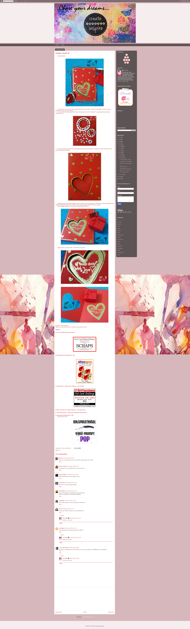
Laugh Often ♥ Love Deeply (126, 161)
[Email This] (74, 448)
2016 (120, 145)
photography (120, 248)
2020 (120, 139)
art (118, 219)
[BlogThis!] (76, 448)
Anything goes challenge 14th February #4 (77, 412)
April (121, 154)
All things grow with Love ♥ (125, 168)
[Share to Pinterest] (80, 448)
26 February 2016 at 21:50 (68, 508)
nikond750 (119, 246)
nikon (118, 243)
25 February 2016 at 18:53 (72, 474)
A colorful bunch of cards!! (125, 159)
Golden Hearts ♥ (123, 166)
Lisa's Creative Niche (64, 547)
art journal (119, 221)
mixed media (120, 239)
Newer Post (58, 612)
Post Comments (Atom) (88, 617)
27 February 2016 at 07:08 (75, 537)
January (122, 174)
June (121, 150)
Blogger (102, 626)
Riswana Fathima (63, 466)
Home (57, 44)
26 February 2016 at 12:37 (70, 500)
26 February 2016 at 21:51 (75, 518)
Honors (62, 44)
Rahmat (60, 458)
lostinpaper (61, 500)
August (122, 146)
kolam (118, 232)
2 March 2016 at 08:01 (74, 558)
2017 (120, 143)
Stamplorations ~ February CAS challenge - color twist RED (70, 386)
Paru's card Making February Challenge (66, 332)
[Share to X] (77, 448)
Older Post (111, 612)
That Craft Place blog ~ (62, 412)
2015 (120, 176)
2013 (120, 178)
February (122, 157)
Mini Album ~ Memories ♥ (125, 170)
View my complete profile (122, 81)
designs (119, 230)
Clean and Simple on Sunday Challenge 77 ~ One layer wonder (71, 409)
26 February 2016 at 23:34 (70, 528)
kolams (119, 237)
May (121, 152)
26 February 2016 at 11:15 (71, 491)
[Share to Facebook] (79, 448)
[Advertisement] (84, 598)
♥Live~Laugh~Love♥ (124, 172)
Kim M (60, 508)
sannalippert (62, 528)
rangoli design (120, 252)
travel (118, 254)
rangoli (118, 250)
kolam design (120, 235)
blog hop (119, 224)
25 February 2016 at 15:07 (73, 466)
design (118, 228)
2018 (120, 141)
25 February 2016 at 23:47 (71, 482)
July (121, 148)
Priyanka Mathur (62, 474)
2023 (120, 137)
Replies (62, 515)
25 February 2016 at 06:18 (68, 458)
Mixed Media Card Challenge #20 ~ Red (66, 355)
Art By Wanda (62, 482)
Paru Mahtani (62, 491)
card (60, 450)
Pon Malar (65, 518)
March (121, 156)
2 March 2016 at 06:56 (74, 547)
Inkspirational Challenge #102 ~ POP (65, 415)
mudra (118, 241)
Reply (60, 461)
